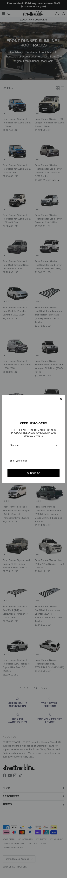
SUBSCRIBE (33, 473)
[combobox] (33, 445)
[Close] (61, 399)
